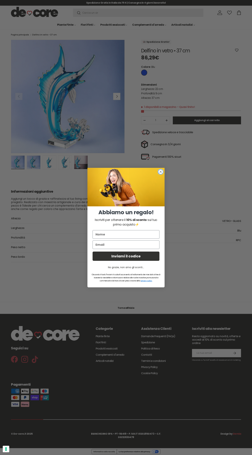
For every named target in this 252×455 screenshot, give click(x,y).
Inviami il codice (126, 256)
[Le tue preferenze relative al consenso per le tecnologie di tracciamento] (6, 449)
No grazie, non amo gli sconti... (126, 267)
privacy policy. (146, 280)
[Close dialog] (160, 171)
